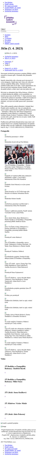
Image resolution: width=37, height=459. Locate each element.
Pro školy (8, 42)
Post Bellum (8, 2)
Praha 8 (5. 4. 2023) (11, 68)
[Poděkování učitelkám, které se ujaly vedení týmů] (5, 299)
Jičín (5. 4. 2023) (10, 58)
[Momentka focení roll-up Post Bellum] (5, 140)
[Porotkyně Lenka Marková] (5, 235)
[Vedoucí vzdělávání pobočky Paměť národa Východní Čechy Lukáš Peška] (5, 209)
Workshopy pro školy (11, 9)
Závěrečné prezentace (11, 11)
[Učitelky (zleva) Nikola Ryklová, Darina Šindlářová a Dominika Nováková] (5, 313)
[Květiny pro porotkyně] (5, 293)
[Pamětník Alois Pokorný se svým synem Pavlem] (5, 183)
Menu (3, 29)
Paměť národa (9, 4)
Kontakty (8, 35)
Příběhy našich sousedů (12, 43)
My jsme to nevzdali (11, 6)
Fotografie (8, 61)
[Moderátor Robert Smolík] (5, 197)
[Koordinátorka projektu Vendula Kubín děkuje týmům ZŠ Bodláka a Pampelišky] (5, 255)
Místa (6, 36)
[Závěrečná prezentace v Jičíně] (5, 135)
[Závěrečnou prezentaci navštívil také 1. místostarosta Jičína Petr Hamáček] (5, 202)
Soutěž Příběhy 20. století (13, 7)
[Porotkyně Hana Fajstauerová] (5, 270)
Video (6, 63)
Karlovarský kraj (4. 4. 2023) (14, 70)
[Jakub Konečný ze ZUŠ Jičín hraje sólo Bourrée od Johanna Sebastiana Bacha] (5, 190)
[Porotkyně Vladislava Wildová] (5, 249)
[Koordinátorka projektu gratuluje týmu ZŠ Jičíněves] (5, 286)
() (5, 372)
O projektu (8, 38)
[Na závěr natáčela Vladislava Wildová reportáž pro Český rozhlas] (5, 320)
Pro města (8, 40)
